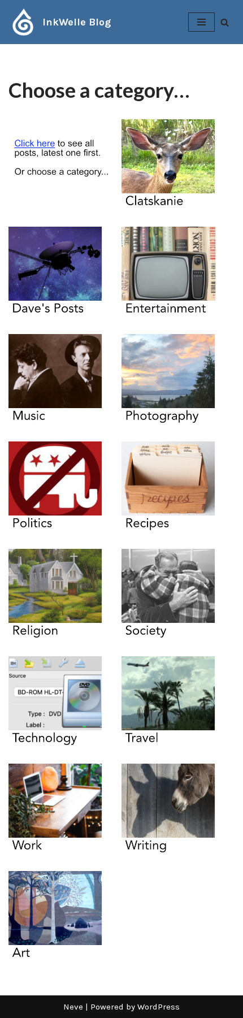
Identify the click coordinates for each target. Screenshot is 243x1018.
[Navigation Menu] (201, 22)
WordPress (158, 1007)
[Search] (224, 22)
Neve (73, 1007)
